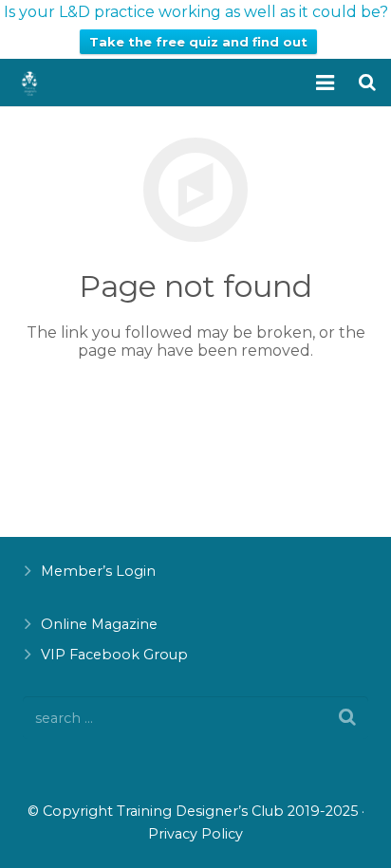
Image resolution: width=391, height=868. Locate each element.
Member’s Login (98, 571)
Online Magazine (99, 624)
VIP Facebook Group (114, 654)
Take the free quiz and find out (198, 41)
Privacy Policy (195, 833)
